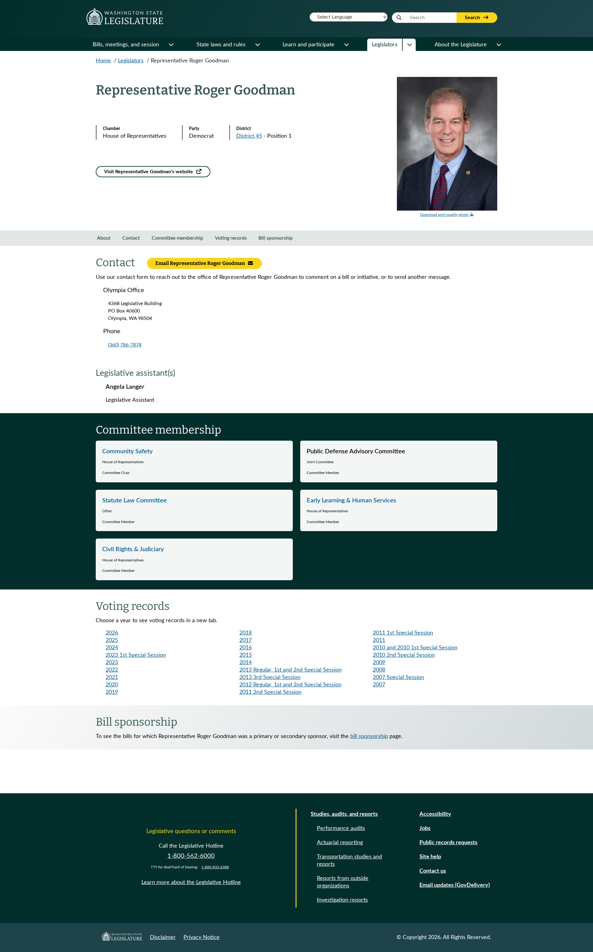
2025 (112, 640)
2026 (112, 633)
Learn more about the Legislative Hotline (191, 882)
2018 (245, 633)
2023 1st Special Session (136, 655)
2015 (245, 655)
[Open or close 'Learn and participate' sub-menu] (346, 45)
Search (473, 17)
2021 (112, 677)
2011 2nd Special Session (270, 692)
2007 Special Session (398, 677)
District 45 (249, 136)
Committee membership (177, 238)
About (104, 238)
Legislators (384, 45)
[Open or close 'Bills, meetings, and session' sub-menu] (170, 45)
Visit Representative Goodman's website (149, 171)
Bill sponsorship (276, 238)
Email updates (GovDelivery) (454, 885)
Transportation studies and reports (349, 860)
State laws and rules (221, 45)
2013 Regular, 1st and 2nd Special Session (290, 670)
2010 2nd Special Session (404, 655)
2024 (112, 648)
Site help (430, 857)
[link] (194, 461)
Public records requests (448, 842)
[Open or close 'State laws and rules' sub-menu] (257, 45)
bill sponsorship (369, 736)
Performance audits (341, 828)
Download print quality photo (444, 214)
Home (103, 61)
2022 (112, 670)
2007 (379, 685)
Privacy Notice (201, 937)
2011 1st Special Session (403, 633)
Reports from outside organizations (342, 882)
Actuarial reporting (340, 842)
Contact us (432, 871)
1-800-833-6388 (215, 867)
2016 (245, 648)
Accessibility (435, 814)
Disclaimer (163, 937)
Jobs (425, 828)
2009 (379, 662)
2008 (379, 670)
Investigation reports (342, 900)
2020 (112, 685)
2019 (112, 692)
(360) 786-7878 (124, 344)
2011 (379, 640)
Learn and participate (308, 45)
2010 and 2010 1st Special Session (415, 648)
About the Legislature (461, 45)
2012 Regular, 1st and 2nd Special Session (290, 685)
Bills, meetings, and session (126, 45)
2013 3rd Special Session (270, 677)
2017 (245, 640)
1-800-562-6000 (191, 856)
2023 (112, 662)
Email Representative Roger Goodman (200, 263)
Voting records (231, 238)
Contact (131, 238)
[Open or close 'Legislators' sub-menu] (409, 45)
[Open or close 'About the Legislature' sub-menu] (498, 45)
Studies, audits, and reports (344, 814)
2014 (245, 662)
